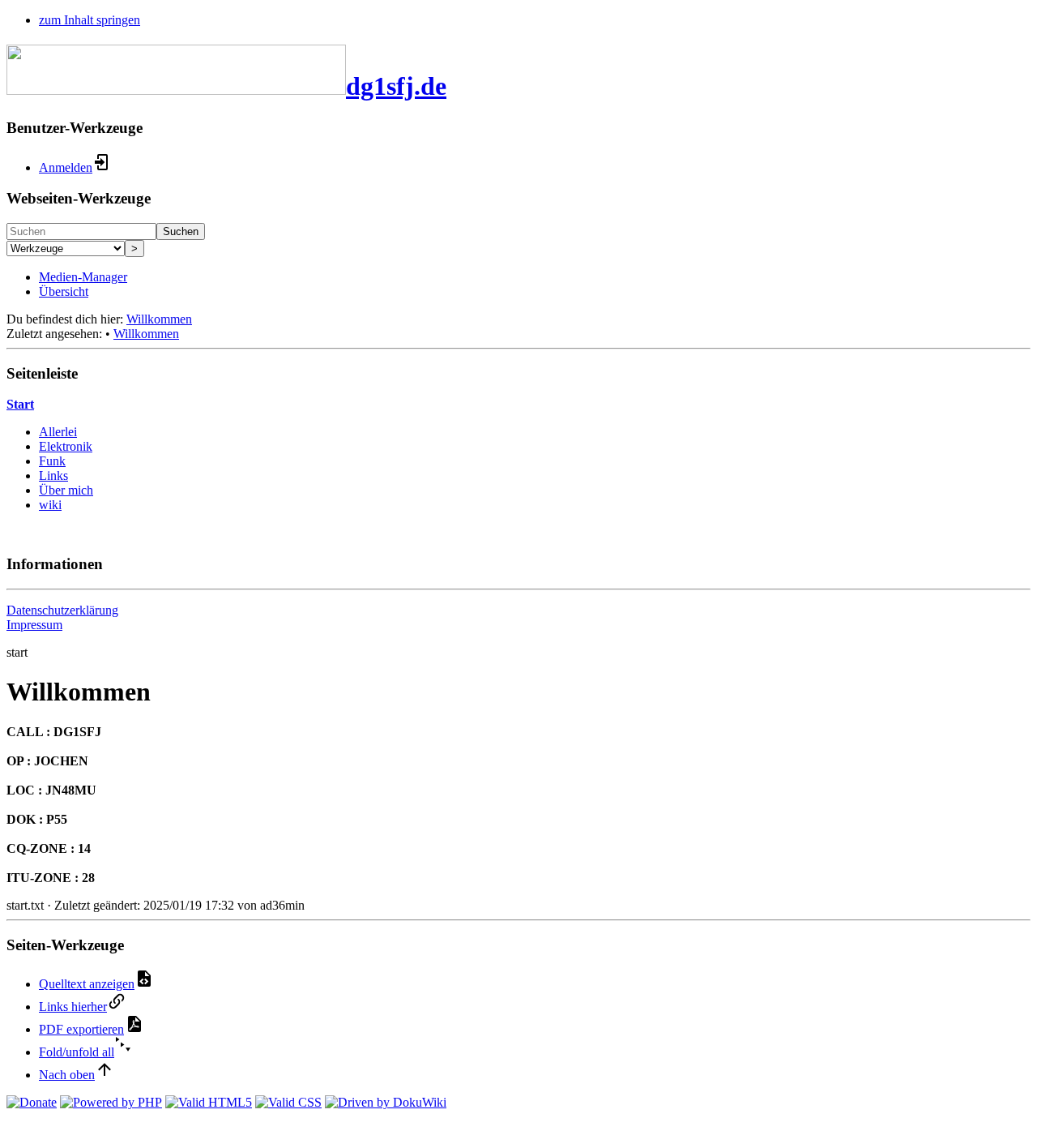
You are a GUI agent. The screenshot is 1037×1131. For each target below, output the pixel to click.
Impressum (34, 625)
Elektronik (65, 446)
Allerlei (58, 432)
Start (20, 404)
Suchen (180, 231)
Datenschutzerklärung (62, 610)
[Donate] (31, 1102)
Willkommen (159, 319)
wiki (50, 505)
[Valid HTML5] (208, 1102)
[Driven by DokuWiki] (385, 1102)
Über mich (66, 490)
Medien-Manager (83, 277)
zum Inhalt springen (89, 20)
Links (53, 475)
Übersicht (63, 291)
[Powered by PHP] (111, 1102)
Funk (52, 461)
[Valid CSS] (288, 1102)
